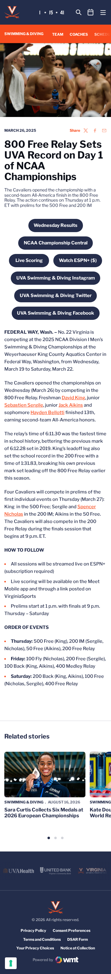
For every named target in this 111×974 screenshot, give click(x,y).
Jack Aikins (71, 405)
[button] (48, 838)
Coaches (79, 34)
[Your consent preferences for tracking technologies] (11, 963)
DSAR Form (77, 939)
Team (57, 34)
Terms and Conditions (42, 939)
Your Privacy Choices (35, 948)
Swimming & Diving (23, 802)
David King (73, 397)
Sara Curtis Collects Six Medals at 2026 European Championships (43, 813)
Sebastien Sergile (23, 405)
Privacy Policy (33, 930)
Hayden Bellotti (47, 412)
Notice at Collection (77, 948)
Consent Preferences (71, 930)
